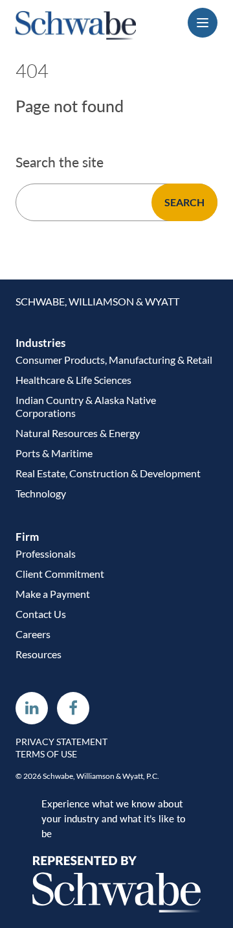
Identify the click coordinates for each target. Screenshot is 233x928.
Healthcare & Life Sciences (73, 380)
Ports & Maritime (54, 453)
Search (184, 202)
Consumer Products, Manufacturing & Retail (114, 359)
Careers (33, 634)
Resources (38, 654)
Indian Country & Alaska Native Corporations (86, 406)
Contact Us (41, 614)
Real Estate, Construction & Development (108, 473)
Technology (41, 493)
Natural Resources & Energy (78, 433)
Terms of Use (46, 754)
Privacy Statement (61, 741)
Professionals (46, 553)
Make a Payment (53, 594)
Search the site (60, 162)
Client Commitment (60, 573)
